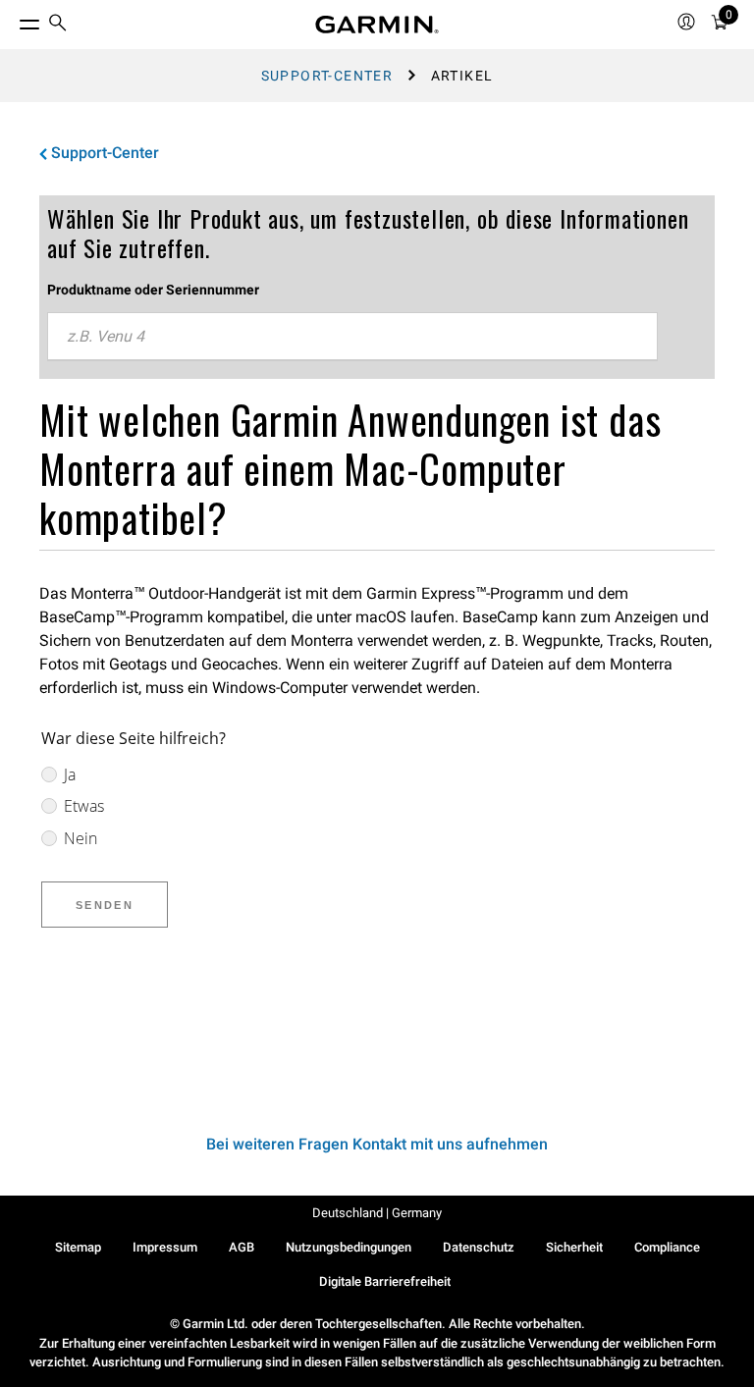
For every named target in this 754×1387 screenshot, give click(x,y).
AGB (241, 1247)
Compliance (667, 1247)
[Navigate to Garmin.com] (377, 24)
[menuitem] (58, 25)
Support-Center (327, 75)
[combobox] (352, 336)
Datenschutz (478, 1247)
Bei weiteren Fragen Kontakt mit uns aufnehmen (377, 1144)
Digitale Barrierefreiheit (385, 1281)
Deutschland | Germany (377, 1212)
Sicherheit (574, 1247)
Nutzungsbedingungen (348, 1247)
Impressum (165, 1247)
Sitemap (78, 1247)
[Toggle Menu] (12, 19)
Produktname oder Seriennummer (153, 289)
